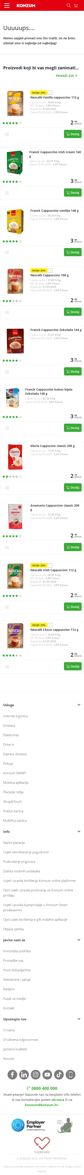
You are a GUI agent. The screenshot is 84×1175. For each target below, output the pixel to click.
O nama (9, 1030)
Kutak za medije (14, 998)
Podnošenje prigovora (19, 861)
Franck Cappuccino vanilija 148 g (54, 211)
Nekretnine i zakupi (17, 979)
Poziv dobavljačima (16, 970)
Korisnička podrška (17, 951)
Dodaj (74, 134)
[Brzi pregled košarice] (79, 5)
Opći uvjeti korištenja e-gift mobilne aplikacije (35, 919)
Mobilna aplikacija (15, 782)
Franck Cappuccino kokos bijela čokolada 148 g (48, 392)
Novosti (8, 1058)
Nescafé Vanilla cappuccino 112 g (54, 97)
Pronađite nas (13, 960)
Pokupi (8, 763)
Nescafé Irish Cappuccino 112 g (53, 570)
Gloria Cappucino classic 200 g (52, 446)
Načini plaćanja (14, 842)
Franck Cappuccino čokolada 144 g (56, 330)
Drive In (8, 744)
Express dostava (15, 754)
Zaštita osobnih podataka (21, 871)
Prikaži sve (65, 76)
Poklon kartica (13, 811)
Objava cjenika (13, 929)
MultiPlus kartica (15, 820)
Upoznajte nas (14, 1019)
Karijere (8, 989)
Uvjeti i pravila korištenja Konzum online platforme (39, 880)
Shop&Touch (12, 801)
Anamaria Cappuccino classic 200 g (54, 508)
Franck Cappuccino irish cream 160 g (55, 154)
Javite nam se (14, 940)
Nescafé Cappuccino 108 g (49, 275)
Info (6, 831)
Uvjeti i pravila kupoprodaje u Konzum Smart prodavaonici (35, 907)
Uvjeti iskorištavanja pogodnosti (26, 852)
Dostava (9, 725)
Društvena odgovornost (20, 1039)
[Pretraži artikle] (69, 5)
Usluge (8, 705)
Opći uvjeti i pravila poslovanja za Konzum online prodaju (38, 892)
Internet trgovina (15, 716)
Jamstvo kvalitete (15, 1049)
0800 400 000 (43, 1088)
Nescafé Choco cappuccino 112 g (54, 630)
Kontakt (8, 1008)
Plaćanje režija (13, 792)
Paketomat (11, 735)
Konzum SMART (14, 773)
